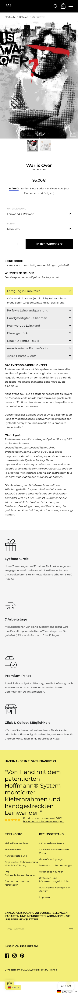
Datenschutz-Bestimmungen (56, 865)
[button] (39, 291)
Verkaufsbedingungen (51, 859)
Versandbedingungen (51, 871)
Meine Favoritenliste (16, 843)
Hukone (41, 169)
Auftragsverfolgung (16, 855)
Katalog (23, 17)
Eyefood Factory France (43, 969)
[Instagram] (14, 956)
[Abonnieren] (71, 930)
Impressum (45, 897)
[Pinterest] (22, 956)
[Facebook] (7, 956)
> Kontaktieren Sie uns (51, 843)
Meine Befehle (13, 849)
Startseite (10, 17)
